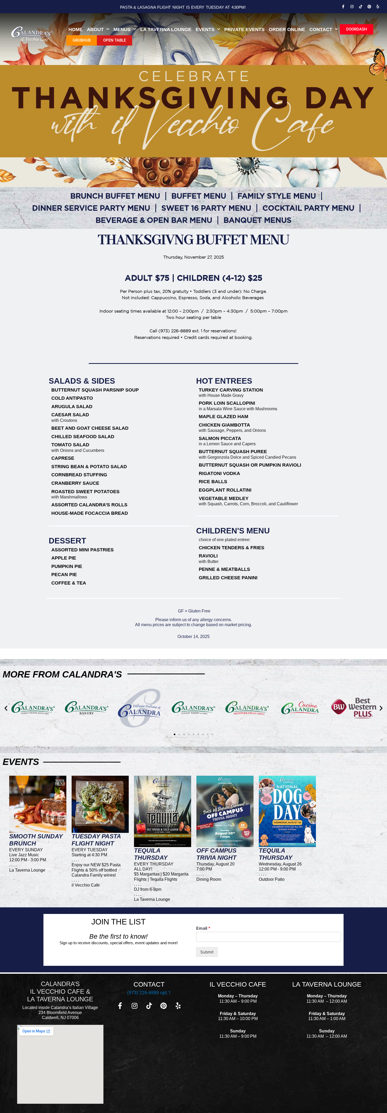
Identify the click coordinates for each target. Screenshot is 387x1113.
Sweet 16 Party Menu (206, 208)
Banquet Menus (257, 220)
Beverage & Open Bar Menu (154, 220)
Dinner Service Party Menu (91, 208)
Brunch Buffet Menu (115, 196)
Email (203, 928)
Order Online (287, 29)
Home (75, 29)
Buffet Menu (198, 196)
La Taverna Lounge (165, 29)
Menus (122, 29)
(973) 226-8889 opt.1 (149, 992)
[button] (6, 708)
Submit (207, 951)
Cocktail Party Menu (308, 208)
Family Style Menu (276, 196)
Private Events (244, 29)
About (95, 29)
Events (205, 29)
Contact (320, 29)
